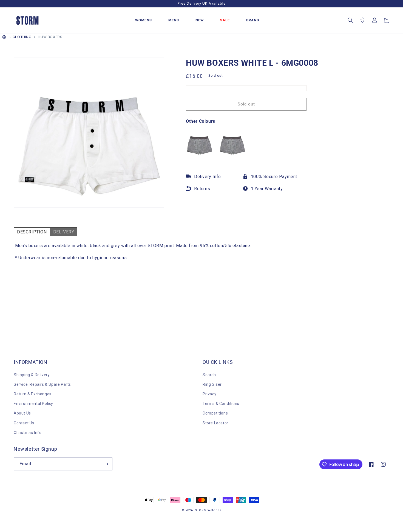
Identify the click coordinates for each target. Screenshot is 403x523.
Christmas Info (27, 432)
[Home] (4, 37)
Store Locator (215, 423)
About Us (22, 413)
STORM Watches (208, 510)
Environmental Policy (33, 403)
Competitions (215, 413)
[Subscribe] (106, 464)
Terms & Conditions (221, 403)
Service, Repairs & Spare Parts (42, 384)
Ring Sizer (212, 384)
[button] (350, 20)
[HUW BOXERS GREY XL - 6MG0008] (199, 155)
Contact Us (24, 423)
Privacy (209, 394)
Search (209, 375)
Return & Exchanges (33, 394)
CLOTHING (22, 37)
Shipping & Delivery (32, 375)
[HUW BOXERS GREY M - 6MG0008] (232, 155)
